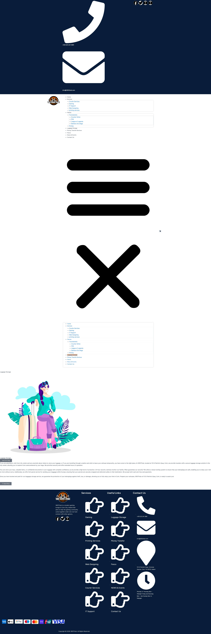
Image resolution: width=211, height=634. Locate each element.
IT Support (72, 106)
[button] (108, 231)
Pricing (71, 126)
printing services (74, 110)
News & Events (71, 135)
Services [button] (69, 99)
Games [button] (69, 112)
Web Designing (73, 108)
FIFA (72, 119)
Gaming (71, 104)
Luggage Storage (72, 128)
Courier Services (74, 101)
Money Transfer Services (74, 130)
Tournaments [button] (73, 115)
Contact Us (70, 137)
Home (69, 97)
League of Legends (77, 121)
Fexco (69, 133)
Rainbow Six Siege (77, 123)
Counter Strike (75, 117)
